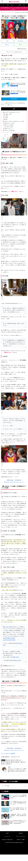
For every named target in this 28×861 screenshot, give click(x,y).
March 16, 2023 (17, 660)
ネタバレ (7, 753)
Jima (9, 767)
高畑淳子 (9, 763)
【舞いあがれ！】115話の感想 (8, 130)
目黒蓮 (9, 762)
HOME (7, 833)
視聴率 (13, 753)
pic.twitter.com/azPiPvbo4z (9, 639)
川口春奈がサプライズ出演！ (9, 123)
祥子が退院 (5, 115)
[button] (25, 786)
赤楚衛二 (18, 762)
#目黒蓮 (8, 638)
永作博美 (4, 762)
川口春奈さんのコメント (8, 128)
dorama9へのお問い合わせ (7, 839)
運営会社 (21, 833)
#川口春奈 (12, 638)
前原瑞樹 (8, 760)
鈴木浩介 (23, 762)
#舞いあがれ (6, 626)
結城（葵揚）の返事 (7, 114)
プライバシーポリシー (20, 836)
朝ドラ (4, 760)
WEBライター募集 (20, 839)
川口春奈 (19, 63)
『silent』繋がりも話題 (8, 126)
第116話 (19, 480)
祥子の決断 (5, 117)
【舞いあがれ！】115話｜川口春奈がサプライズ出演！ (13, 121)
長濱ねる (4, 763)
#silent (4, 638)
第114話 (11, 480)
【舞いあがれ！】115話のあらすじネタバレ (11, 112)
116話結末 (5, 119)
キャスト (3, 753)
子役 (11, 753)
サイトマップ (7, 836)
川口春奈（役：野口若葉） (8, 125)
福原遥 (13, 762)
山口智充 (14, 760)
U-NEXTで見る (14, 98)
